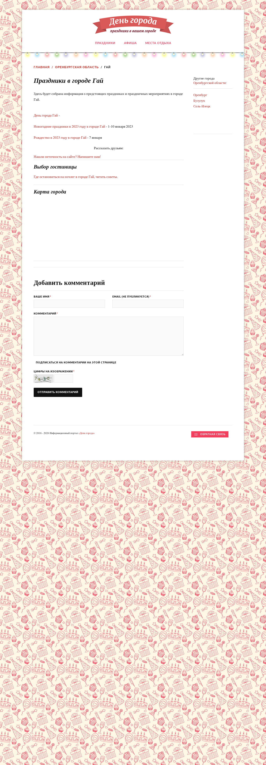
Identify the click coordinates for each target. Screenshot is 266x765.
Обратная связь (212, 434)
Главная (42, 67)
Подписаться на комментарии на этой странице (76, 362)
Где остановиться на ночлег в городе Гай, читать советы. (76, 176)
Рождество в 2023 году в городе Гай (60, 137)
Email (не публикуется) (131, 297)
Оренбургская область (77, 67)
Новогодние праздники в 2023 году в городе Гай (69, 126)
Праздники (105, 43)
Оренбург (200, 95)
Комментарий (46, 314)
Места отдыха (158, 43)
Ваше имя (42, 297)
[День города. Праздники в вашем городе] (133, 30)
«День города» (86, 433)
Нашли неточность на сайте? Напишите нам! (67, 156)
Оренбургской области (209, 82)
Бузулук (199, 100)
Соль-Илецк (201, 106)
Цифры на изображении (54, 371)
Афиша (130, 43)
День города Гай (46, 115)
